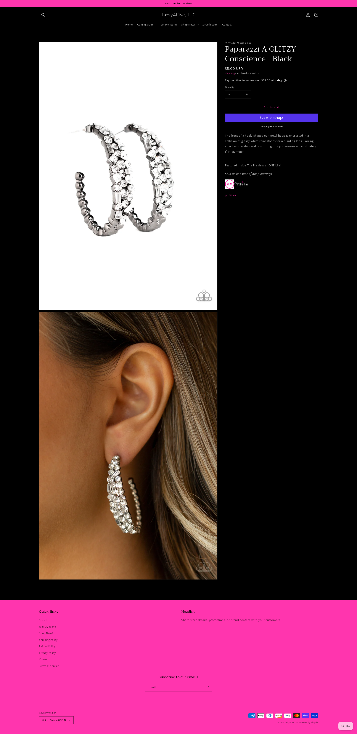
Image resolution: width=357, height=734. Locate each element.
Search (43, 620)
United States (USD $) (54, 720)
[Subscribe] (208, 687)
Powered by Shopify (308, 723)
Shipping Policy (48, 640)
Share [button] (232, 195)
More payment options (272, 126)
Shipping (230, 73)
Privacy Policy (47, 653)
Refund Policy (47, 646)
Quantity (229, 87)
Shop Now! (46, 633)
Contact (44, 659)
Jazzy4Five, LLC (292, 723)
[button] (43, 15)
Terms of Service (49, 666)
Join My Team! (47, 626)
